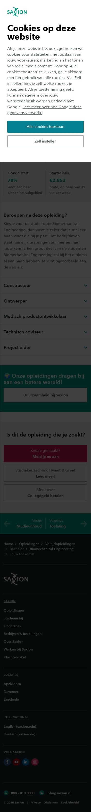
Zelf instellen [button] (45, 141)
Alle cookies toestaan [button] (45, 126)
